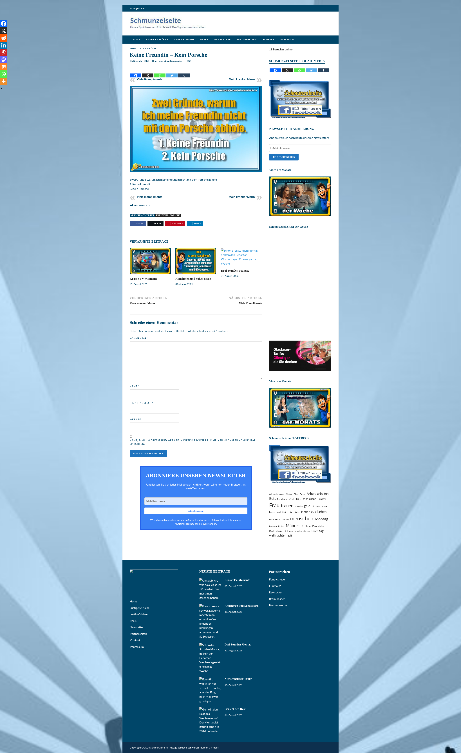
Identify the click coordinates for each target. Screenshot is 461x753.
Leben (322, 512)
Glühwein (316, 506)
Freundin (162, 215)
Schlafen (279, 531)
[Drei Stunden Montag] (241, 258)
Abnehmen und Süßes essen (193, 278)
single (306, 531)
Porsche (175, 215)
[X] (147, 72)
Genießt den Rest (235, 708)
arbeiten (322, 493)
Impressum (287, 39)
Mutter (281, 526)
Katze (297, 512)
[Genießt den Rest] (210, 709)
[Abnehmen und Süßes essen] (195, 262)
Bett (272, 498)
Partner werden (278, 605)
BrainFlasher (277, 598)
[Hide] (1, 88)
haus (271, 511)
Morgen (273, 526)
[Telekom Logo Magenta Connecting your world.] (300, 369)
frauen (287, 505)
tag (321, 531)
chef (305, 498)
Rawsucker (276, 592)
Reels (204, 39)
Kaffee (285, 512)
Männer (293, 525)
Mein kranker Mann (242, 79)
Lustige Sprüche (157, 39)
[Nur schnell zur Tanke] (210, 679)
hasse (324, 506)
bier (292, 498)
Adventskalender (276, 494)
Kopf (313, 512)
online (280, 49)
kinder (305, 512)
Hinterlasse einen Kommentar (167, 61)
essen (312, 498)
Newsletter (222, 39)
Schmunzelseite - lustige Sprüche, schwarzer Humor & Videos (184, 747)
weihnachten (277, 535)
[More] (3, 81)
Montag (321, 518)
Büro (298, 499)
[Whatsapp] (159, 72)
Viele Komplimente (149, 79)
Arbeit (311, 493)
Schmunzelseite (293, 531)
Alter (296, 494)
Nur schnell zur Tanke (238, 678)
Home (136, 39)
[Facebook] (135, 72)
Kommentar (139, 338)
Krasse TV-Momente (143, 278)
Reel (271, 531)
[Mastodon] (3, 59)
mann (285, 519)
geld (307, 506)
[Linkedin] (3, 45)
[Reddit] (3, 38)
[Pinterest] (3, 52)
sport (314, 531)
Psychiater (318, 526)
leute (271, 519)
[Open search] (329, 39)
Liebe (277, 519)
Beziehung (282, 499)
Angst (302, 494)
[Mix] (3, 66)
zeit (290, 535)
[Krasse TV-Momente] (150, 262)
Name (134, 386)
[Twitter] (172, 72)
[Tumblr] (184, 72)
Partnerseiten (246, 39)
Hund (278, 512)
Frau (274, 505)
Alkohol (289, 494)
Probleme (306, 526)
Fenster (322, 498)
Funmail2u (275, 585)
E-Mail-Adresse (141, 402)
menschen (301, 518)
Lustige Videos (184, 39)
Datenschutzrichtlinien (224, 519)
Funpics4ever (277, 579)
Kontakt (268, 39)
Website (135, 419)
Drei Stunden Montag (235, 270)
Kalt (291, 512)
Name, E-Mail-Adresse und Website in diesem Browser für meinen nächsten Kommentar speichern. (193, 442)
